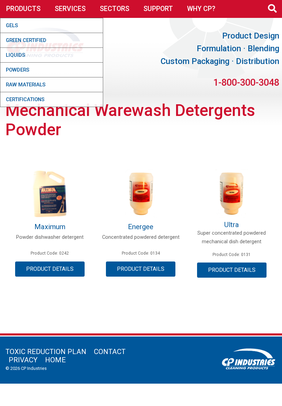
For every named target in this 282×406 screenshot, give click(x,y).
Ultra (231, 225)
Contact (110, 352)
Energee (140, 227)
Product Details (50, 269)
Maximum (49, 227)
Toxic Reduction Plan (46, 352)
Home (55, 360)
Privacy (23, 360)
